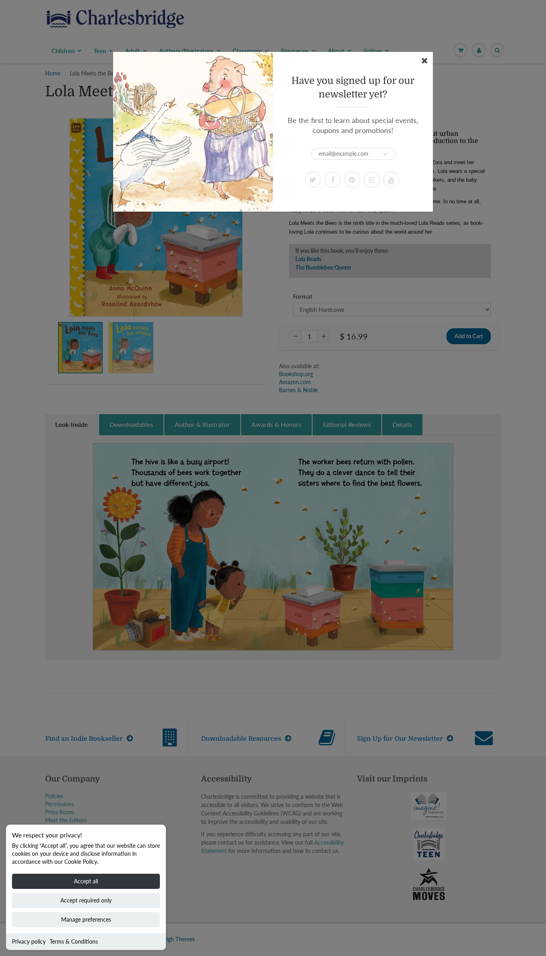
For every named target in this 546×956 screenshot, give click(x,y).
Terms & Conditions (74, 941)
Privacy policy (29, 941)
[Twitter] (313, 180)
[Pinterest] (352, 180)
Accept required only (86, 900)
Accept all (86, 881)
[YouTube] (391, 180)
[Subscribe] (385, 154)
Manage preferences (86, 919)
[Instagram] (372, 180)
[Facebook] (333, 180)
